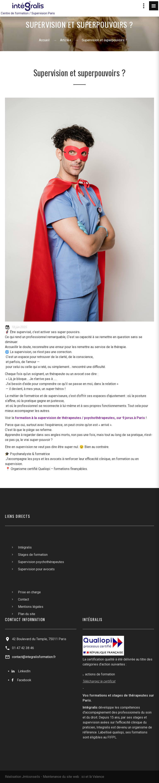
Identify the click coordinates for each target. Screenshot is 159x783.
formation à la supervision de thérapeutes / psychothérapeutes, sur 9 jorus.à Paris (80, 418)
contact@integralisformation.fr (34, 657)
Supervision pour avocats (36, 569)
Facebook (24, 680)
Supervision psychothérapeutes (41, 562)
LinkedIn (24, 671)
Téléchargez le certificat (99, 681)
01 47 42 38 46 (23, 648)
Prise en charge (29, 592)
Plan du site (26, 614)
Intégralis (25, 547)
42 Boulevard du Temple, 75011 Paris (39, 639)
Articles (65, 40)
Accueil (44, 40)
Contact (23, 599)
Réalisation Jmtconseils (22, 777)
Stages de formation (33, 555)
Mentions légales (30, 607)
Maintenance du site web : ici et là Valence (73, 777)
